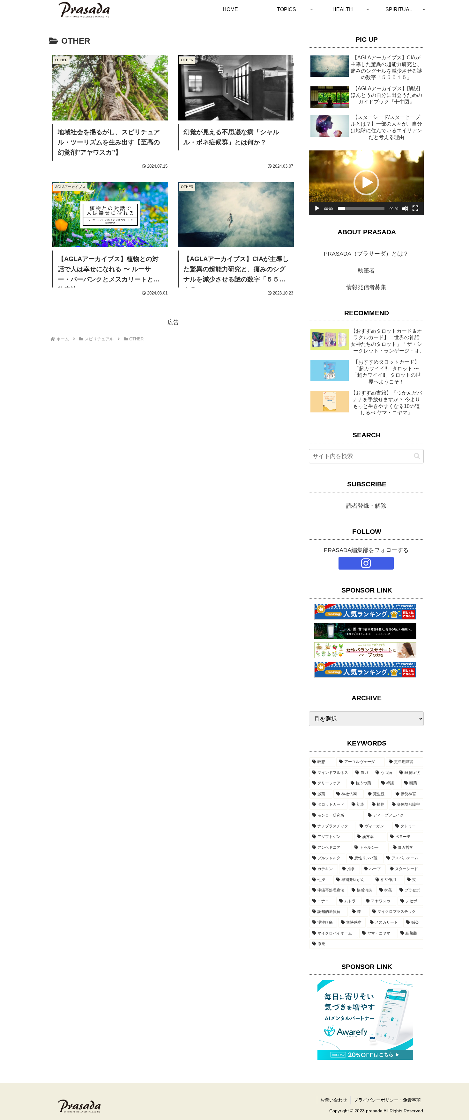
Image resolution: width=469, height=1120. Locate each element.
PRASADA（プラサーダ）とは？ (366, 254)
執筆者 (366, 270)
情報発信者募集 (366, 287)
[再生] (317, 208)
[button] (366, 182)
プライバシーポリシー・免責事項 (387, 1099)
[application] (366, 182)
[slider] (361, 208)
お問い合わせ (333, 1099)
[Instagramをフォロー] (366, 563)
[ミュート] (405, 208)
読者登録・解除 (366, 506)
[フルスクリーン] (415, 208)
